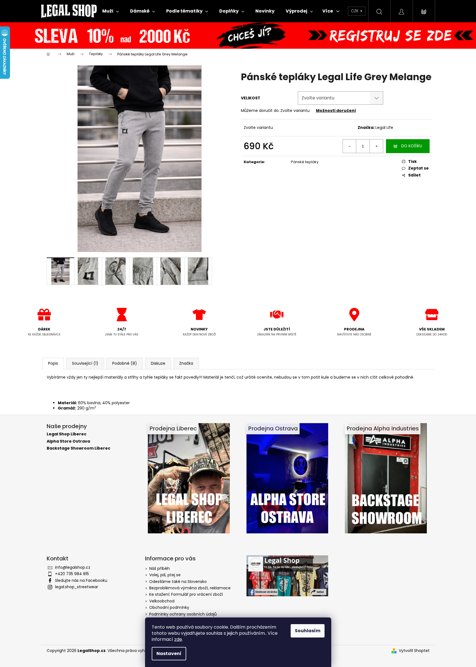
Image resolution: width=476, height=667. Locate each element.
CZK (355, 11)
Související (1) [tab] (85, 363)
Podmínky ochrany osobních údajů (183, 614)
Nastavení (168, 653)
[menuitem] (110, 11)
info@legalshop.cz (72, 567)
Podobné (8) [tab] (124, 363)
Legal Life (384, 127)
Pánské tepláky (304, 162)
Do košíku (411, 146)
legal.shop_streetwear (76, 587)
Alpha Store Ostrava (68, 441)
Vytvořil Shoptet (414, 650)
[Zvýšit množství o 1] (376, 146)
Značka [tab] (186, 363)
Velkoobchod (162, 601)
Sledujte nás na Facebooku (81, 580)
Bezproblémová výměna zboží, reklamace (190, 588)
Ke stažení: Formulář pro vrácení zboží (186, 594)
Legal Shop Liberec (66, 434)
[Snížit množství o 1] (349, 146)
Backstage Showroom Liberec (78, 448)
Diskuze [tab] (158, 363)
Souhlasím (307, 630)
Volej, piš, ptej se (165, 575)
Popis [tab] (53, 363)
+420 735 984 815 (72, 574)
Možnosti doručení (336, 110)
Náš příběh (159, 568)
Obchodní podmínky (169, 607)
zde (178, 639)
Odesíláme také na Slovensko (178, 581)
